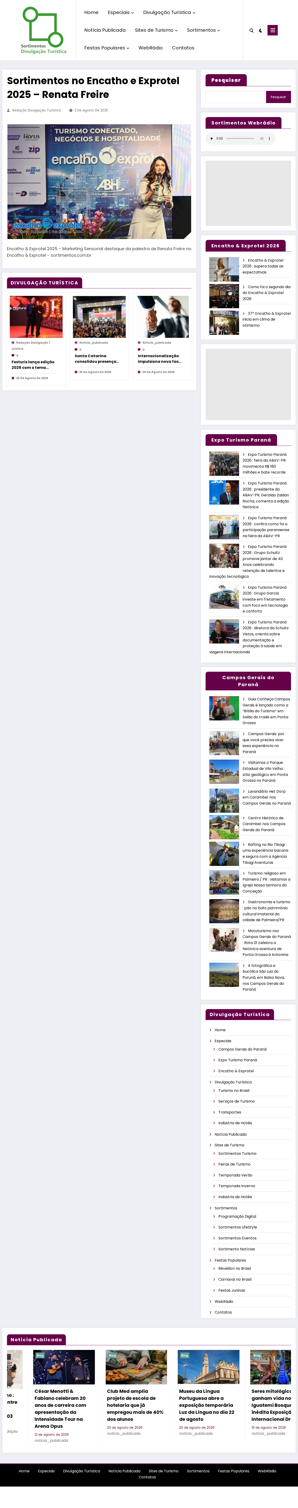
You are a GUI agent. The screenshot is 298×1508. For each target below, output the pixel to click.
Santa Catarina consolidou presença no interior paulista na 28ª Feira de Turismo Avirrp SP (97, 358)
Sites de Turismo (154, 30)
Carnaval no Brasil (234, 1279)
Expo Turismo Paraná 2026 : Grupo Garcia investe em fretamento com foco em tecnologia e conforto (265, 599)
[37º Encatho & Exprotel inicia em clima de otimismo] (224, 323)
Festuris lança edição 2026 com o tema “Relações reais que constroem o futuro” (33, 364)
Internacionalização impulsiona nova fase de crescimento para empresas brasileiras (159, 358)
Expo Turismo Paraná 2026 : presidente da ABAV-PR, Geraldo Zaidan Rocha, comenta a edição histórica (266, 495)
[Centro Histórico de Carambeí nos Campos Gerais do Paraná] (224, 827)
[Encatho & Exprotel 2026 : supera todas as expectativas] (224, 269)
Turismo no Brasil (233, 1090)
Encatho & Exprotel (236, 1071)
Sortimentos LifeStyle (237, 1227)
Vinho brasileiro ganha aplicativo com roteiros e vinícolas (254, 1398)
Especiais (119, 12)
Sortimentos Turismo (237, 1153)
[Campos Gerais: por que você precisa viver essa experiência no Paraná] (224, 743)
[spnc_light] (260, 30)
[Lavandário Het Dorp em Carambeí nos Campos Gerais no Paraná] (224, 801)
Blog (14, 1355)
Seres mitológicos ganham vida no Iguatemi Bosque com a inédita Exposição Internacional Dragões (181, 1405)
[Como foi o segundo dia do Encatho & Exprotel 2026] (224, 296)
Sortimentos (201, 30)
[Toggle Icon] (273, 30)
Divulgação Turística (167, 12)
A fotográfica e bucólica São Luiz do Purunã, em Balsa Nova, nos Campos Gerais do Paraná (264, 977)
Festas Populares (104, 48)
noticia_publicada (93, 343)
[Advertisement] (248, 193)
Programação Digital (237, 1216)
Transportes (229, 1112)
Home (91, 12)
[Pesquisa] (252, 30)
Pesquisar (278, 97)
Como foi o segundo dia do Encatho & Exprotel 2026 (267, 292)
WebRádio (151, 48)
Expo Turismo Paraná (237, 1060)
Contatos (183, 48)
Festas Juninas (231, 1290)
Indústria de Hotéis (235, 1123)
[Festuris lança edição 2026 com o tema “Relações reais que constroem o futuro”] (36, 316)
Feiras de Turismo (234, 1164)
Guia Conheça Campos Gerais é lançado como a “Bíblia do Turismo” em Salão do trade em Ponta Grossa (266, 711)
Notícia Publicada (105, 30)
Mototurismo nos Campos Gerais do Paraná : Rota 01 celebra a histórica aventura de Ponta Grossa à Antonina (267, 942)
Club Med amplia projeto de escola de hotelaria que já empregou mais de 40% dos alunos (37, 1405)
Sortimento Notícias (236, 1249)
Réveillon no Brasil (234, 1268)
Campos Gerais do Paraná (242, 1049)
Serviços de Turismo (236, 1101)
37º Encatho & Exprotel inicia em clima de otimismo (267, 319)
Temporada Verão (235, 1175)
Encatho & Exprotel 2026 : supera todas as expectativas (263, 266)
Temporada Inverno (236, 1186)
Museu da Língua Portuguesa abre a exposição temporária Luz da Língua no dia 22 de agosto (108, 1405)
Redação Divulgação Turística (36, 110)
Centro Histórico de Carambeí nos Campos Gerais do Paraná (264, 824)
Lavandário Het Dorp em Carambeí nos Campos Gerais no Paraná (267, 797)
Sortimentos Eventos (237, 1238)
